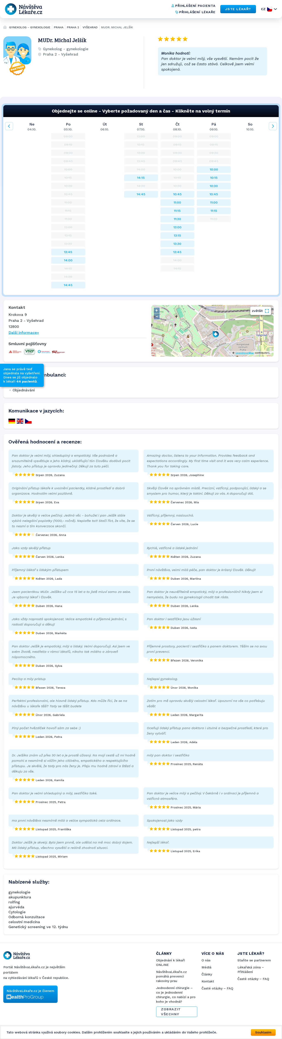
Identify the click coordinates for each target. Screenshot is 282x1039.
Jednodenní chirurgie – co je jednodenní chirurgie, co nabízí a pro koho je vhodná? (176, 994)
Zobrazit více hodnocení (190, 84)
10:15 (214, 178)
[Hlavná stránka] (5, 28)
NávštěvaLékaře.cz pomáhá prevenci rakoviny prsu (171, 976)
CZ (263, 9)
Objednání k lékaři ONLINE (170, 962)
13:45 (68, 252)
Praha (58, 27)
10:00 (214, 169)
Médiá (206, 967)
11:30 (177, 219)
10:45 (177, 194)
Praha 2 (73, 27)
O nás (205, 960)
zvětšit (257, 311)
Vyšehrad (90, 27)
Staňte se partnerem (254, 960)
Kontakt (207, 981)
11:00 (177, 202)
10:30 (214, 186)
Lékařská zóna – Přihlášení (250, 969)
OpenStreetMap (244, 353)
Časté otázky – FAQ (217, 988)
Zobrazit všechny (171, 1011)
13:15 (177, 235)
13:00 (177, 227)
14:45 (68, 285)
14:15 (141, 178)
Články (206, 974)
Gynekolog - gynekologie (29, 27)
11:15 (177, 211)
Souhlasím (263, 1032)
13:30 (177, 244)
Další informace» (23, 332)
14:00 (68, 260)
